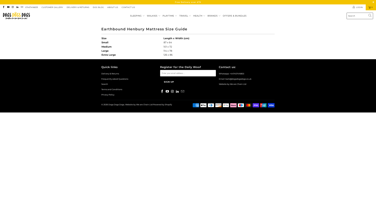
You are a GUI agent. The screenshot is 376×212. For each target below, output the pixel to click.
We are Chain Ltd (238, 84)
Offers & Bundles (235, 15)
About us (112, 7)
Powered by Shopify (162, 104)
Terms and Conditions (111, 89)
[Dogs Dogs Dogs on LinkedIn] (17, 7)
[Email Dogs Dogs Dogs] (22, 7)
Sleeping (136, 15)
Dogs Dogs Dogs (116, 104)
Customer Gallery (52, 7)
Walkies (152, 15)
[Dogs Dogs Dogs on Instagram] (12, 7)
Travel (184, 15)
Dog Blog (98, 7)
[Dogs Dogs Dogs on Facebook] (3, 7)
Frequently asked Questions (114, 79)
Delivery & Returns (78, 7)
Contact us (128, 7)
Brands (213, 15)
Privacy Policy (107, 94)
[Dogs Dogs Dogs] (16, 16)
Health (198, 15)
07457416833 (31, 7)
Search (104, 84)
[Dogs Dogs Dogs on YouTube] (8, 7)
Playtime (169, 15)
